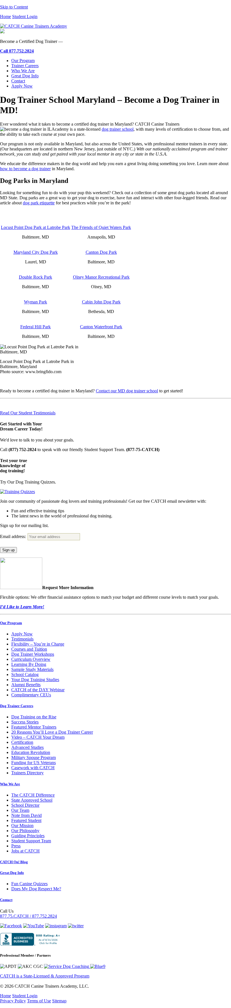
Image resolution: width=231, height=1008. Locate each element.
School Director (25, 805)
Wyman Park (35, 301)
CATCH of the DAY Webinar (38, 689)
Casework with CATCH (33, 767)
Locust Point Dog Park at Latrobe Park (35, 227)
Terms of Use (39, 1000)
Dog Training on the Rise (33, 716)
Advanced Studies (27, 747)
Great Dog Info (25, 75)
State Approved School (31, 800)
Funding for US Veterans (33, 762)
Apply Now (22, 86)
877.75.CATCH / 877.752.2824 (28, 916)
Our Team (20, 810)
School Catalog (25, 674)
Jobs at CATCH (25, 851)
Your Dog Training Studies (35, 679)
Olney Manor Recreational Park (101, 277)
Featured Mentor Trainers (33, 727)
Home (5, 16)
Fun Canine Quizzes (29, 883)
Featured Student (26, 820)
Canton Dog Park (101, 252)
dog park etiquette (39, 202)
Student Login (24, 16)
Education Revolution (30, 752)
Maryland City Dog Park (36, 252)
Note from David (26, 815)
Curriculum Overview (30, 659)
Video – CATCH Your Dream (38, 737)
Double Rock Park (35, 277)
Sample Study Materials (32, 669)
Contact (18, 80)
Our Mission (22, 825)
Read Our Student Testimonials (27, 412)
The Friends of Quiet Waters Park (101, 227)
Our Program (23, 60)
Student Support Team (31, 840)
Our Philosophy (25, 830)
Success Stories (25, 722)
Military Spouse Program (33, 757)
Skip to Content (14, 7)
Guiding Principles (28, 835)
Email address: (13, 536)
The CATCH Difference (33, 795)
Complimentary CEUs (31, 694)
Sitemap (59, 1000)
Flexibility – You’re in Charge (37, 644)
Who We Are (23, 70)
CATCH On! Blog (14, 862)
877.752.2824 (17, 51)
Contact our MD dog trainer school (127, 390)
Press (16, 845)
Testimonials (22, 639)
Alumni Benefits (26, 684)
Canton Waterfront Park (101, 326)
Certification (22, 742)
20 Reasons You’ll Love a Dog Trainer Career (52, 732)
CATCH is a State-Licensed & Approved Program (44, 976)
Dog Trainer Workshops (32, 654)
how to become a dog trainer (25, 168)
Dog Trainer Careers (16, 706)
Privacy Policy (13, 1000)
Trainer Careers (25, 65)
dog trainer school (118, 129)
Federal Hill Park (35, 326)
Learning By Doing (28, 664)
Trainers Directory (27, 772)
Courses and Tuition (29, 649)
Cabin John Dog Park (101, 301)
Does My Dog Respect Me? (36, 888)
